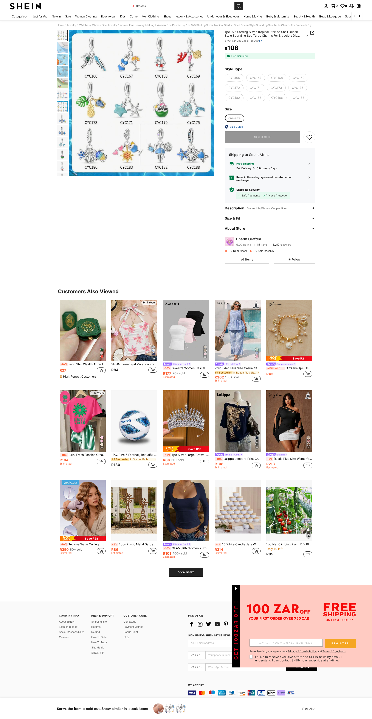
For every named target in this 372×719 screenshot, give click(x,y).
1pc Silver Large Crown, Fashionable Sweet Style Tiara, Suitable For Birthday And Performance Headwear (186, 455)
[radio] (234, 78)
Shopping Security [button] (248, 189)
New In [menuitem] (56, 16)
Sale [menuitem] (68, 16)
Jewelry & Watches (78, 25)
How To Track (99, 642)
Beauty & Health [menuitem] (304, 16)
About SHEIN (66, 621)
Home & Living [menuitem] (252, 16)
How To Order (99, 637)
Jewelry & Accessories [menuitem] (189, 16)
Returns (96, 626)
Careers (63, 637)
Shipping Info (99, 621)
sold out (262, 137)
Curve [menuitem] (134, 16)
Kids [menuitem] (123, 16)
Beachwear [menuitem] (108, 16)
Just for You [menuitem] (40, 16)
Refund (95, 632)
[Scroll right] (359, 16)
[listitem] (82, 341)
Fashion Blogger (68, 626)
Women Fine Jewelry (104, 25)
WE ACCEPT (196, 685)
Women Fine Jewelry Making (137, 25)
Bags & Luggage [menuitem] (330, 16)
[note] (79, 376)
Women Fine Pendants (170, 25)
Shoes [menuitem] (167, 16)
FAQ (126, 637)
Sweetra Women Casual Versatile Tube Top (186, 368)
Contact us (130, 621)
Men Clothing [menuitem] (150, 16)
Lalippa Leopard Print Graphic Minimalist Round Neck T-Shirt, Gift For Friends (238, 458)
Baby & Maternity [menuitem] (277, 16)
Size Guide (97, 647)
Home (60, 25)
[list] (222, 624)
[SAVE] (309, 137)
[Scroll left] (354, 16)
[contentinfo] (252, 692)
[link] (334, 5)
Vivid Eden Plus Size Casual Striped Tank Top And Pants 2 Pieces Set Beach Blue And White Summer (238, 368)
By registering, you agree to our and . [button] (298, 651)
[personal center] (325, 6)
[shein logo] (25, 6)
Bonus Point (131, 632)
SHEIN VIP (97, 652)
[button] (351, 6)
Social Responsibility (71, 632)
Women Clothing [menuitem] (86, 16)
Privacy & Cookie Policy (302, 651)
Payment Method (133, 626)
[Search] (238, 6)
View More (186, 572)
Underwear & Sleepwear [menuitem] (223, 16)
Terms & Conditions (334, 651)
